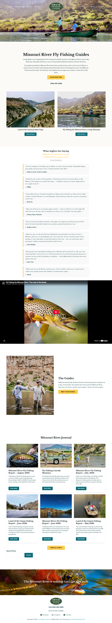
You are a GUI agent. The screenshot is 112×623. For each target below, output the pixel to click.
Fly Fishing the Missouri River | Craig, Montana (81, 130)
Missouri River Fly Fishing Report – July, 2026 (88, 471)
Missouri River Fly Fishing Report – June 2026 (54, 522)
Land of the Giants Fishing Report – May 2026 (88, 522)
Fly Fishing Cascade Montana (51, 471)
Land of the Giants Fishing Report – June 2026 (21, 522)
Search (28, 555)
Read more (14, 489)
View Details (31, 134)
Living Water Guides (44, 619)
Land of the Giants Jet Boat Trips (30, 130)
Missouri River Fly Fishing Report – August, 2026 (21, 471)
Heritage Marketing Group (77, 619)
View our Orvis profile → (56, 160)
